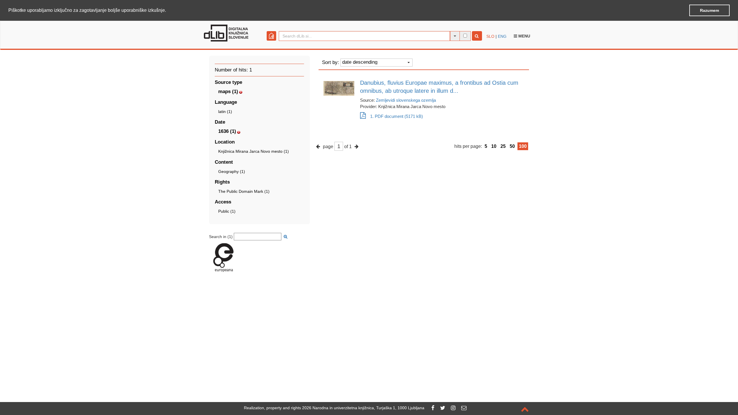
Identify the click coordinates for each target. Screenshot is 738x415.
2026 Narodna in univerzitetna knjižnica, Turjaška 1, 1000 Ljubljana (363, 407)
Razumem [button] (709, 10)
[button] (168, 11)
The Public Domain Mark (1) (244, 191)
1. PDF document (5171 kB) (396, 116)
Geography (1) (231, 171)
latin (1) (225, 111)
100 (523, 146)
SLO (490, 36)
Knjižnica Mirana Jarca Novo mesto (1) (253, 151)
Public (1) (227, 211)
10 (493, 146)
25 (503, 146)
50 (512, 146)
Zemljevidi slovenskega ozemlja (406, 100)
